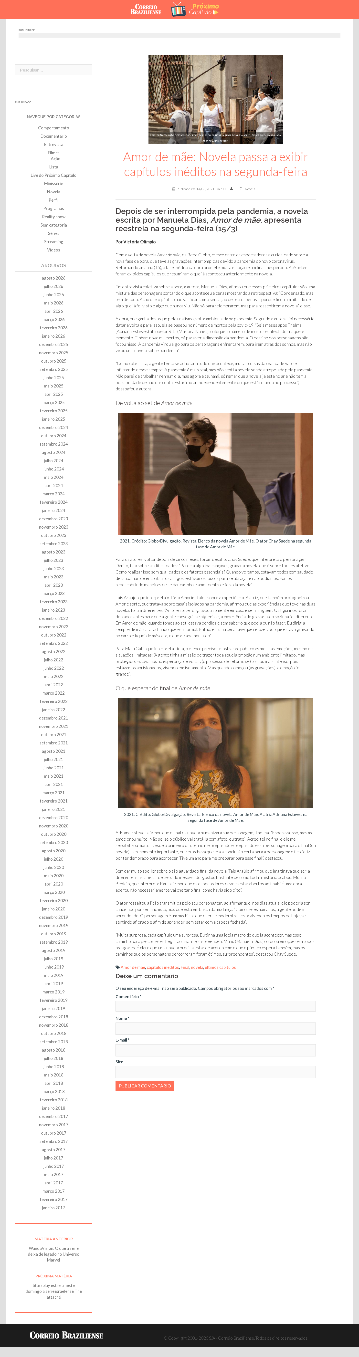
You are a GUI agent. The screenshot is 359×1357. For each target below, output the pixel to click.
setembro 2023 (54, 543)
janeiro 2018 (53, 1108)
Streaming (53, 241)
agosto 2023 (53, 551)
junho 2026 (53, 294)
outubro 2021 (53, 734)
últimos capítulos (220, 967)
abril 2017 (53, 1182)
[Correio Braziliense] (149, 8)
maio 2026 (53, 302)
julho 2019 (53, 958)
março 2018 (53, 1091)
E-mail (122, 1040)
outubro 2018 (53, 1033)
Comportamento (53, 127)
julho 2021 (53, 759)
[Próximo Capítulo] (199, 8)
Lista (53, 166)
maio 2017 (53, 1174)
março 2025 (53, 402)
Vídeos (53, 249)
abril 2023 (53, 585)
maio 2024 (53, 477)
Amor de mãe (133, 967)
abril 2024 (53, 485)
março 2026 (53, 319)
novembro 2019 (53, 925)
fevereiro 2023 (54, 601)
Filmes (54, 152)
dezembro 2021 (53, 717)
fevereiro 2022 (54, 701)
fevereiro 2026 (54, 327)
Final (185, 967)
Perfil (54, 200)
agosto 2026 (53, 278)
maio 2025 (53, 385)
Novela (250, 189)
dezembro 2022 (53, 618)
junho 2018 (53, 1066)
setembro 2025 (54, 369)
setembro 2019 (54, 942)
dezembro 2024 (53, 427)
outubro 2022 (53, 634)
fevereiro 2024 (54, 502)
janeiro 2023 (53, 610)
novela (197, 967)
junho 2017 (53, 1166)
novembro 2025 (53, 352)
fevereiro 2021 (54, 801)
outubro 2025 (53, 361)
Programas (53, 208)
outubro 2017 (53, 1133)
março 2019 (53, 991)
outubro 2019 (53, 933)
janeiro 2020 (53, 908)
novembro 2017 (53, 1124)
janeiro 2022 (53, 709)
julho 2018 (53, 1058)
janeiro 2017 (53, 1207)
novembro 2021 (53, 726)
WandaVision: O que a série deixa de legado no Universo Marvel (53, 1254)
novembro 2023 (53, 527)
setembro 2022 (54, 643)
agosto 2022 (53, 651)
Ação (55, 158)
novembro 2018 (53, 1025)
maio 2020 (53, 875)
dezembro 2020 (53, 817)
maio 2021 (53, 776)
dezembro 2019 (53, 917)
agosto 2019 (53, 950)
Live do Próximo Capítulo (53, 175)
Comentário (128, 996)
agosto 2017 (53, 1149)
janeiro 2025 (53, 419)
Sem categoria (54, 225)
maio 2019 (53, 975)
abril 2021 (53, 784)
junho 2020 (53, 867)
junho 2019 (53, 967)
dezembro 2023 (53, 518)
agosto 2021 (53, 751)
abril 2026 (53, 311)
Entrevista (53, 144)
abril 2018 (53, 1083)
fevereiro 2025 (54, 410)
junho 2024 (53, 468)
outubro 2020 (53, 834)
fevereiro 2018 (54, 1099)
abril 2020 (53, 884)
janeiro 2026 (53, 336)
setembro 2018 (54, 1041)
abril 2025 (53, 394)
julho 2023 (53, 560)
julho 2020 (53, 859)
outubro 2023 (53, 535)
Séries (53, 233)
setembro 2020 (54, 842)
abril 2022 (53, 684)
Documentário (54, 136)
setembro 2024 (54, 444)
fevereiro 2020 (54, 900)
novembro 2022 (53, 626)
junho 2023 (53, 568)
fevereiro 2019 (54, 1000)
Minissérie (53, 183)
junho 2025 (53, 377)
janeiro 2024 (53, 510)
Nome (122, 1018)
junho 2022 (53, 668)
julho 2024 (53, 460)
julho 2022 (53, 659)
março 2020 (53, 892)
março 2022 (53, 693)
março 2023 (53, 593)
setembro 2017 (54, 1141)
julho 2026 (53, 286)
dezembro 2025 (53, 344)
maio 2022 (53, 676)
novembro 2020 (53, 825)
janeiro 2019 (53, 1008)
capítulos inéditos (163, 967)
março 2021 (53, 792)
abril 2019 (53, 983)
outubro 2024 (53, 435)
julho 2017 (53, 1157)
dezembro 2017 (53, 1116)
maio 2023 (53, 576)
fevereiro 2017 (54, 1199)
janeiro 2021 (53, 809)
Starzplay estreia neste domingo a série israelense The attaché (53, 1291)
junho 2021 (53, 767)
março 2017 (53, 1191)
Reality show (53, 216)
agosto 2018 (53, 1050)
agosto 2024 (53, 452)
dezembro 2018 (53, 1016)
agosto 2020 (53, 850)
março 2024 (53, 493)
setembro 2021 (54, 742)
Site (119, 1061)
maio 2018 (53, 1074)
